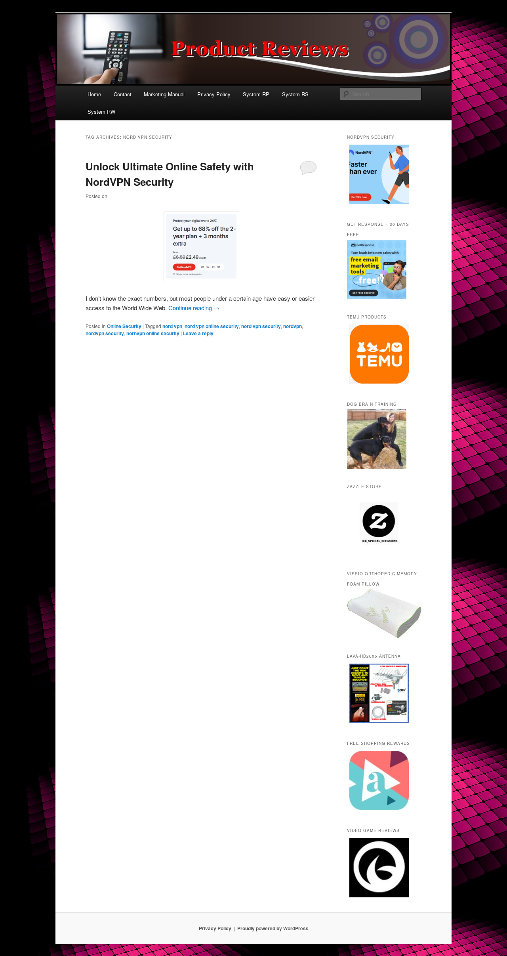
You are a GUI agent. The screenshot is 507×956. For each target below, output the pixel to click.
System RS (295, 94)
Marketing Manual (164, 94)
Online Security (124, 326)
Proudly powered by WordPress (273, 928)
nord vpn (172, 326)
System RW (101, 111)
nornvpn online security (152, 333)
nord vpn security (261, 326)
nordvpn (292, 326)
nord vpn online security (212, 326)
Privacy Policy (214, 94)
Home (94, 94)
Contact (123, 94)
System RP (256, 94)
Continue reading (193, 307)
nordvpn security (105, 333)
